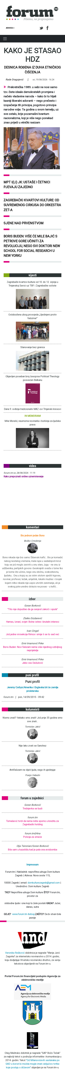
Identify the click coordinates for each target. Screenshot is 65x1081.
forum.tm (8, 473)
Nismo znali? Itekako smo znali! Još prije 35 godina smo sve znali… (32, 719)
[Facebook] (47, 28)
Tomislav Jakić (32, 726)
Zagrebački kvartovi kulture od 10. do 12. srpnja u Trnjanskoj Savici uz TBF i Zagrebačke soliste (32, 284)
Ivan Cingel (33, 630)
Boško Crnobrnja (32, 541)
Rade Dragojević (14, 79)
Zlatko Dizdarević (32, 618)
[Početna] (32, 7)
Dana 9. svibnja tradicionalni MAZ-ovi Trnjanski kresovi (32, 409)
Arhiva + (10, 28)
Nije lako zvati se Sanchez (32, 745)
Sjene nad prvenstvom (24, 223)
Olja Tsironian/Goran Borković (32, 846)
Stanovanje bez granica (32, 347)
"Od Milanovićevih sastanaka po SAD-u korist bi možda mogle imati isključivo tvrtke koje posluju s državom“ (33, 1064)
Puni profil (32, 682)
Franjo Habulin (32, 775)
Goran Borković (32, 605)
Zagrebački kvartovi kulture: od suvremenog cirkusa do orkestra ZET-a (32, 205)
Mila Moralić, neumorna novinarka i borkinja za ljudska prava (33, 423)
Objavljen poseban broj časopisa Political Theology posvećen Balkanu (32, 378)
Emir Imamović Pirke (32, 643)
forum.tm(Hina (32, 833)
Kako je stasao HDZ (32, 54)
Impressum (32, 864)
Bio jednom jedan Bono (33, 535)
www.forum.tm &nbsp (23, 914)
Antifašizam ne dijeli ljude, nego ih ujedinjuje (32, 769)
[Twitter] (41, 28)
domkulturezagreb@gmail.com (44, 882)
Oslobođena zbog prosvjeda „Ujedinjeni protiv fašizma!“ (32, 316)
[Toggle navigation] (5, 39)
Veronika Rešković (15, 952)
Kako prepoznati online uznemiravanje (24, 476)
